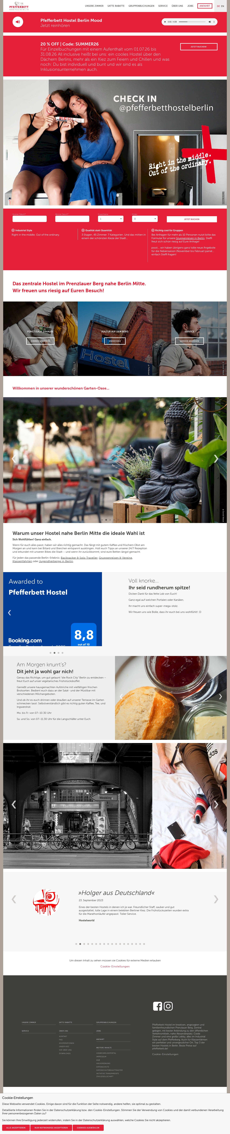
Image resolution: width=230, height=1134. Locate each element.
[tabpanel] (115, 142)
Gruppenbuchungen (106, 1022)
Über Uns (63, 1031)
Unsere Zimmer (29, 1022)
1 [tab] (110, 202)
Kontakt (63, 1036)
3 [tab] (110, 520)
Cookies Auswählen (88, 1128)
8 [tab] (104, 944)
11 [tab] (116, 944)
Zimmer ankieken (40, 341)
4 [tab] (114, 520)
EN (222, 6)
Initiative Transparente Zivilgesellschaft (107, 1075)
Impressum (101, 1057)
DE (218, 6)
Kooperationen (66, 1043)
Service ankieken (189, 341)
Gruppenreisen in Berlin (190, 238)
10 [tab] (112, 944)
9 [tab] (108, 944)
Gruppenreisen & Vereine (115, 557)
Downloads (65, 1053)
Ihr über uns (65, 1050)
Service (25, 1031)
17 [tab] (140, 944)
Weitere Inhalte (104, 1048)
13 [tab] (124, 944)
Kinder (134, 214)
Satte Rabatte (65, 1022)
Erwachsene (103, 214)
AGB (98, 1060)
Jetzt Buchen (192, 219)
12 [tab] (120, 944)
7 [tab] (100, 944)
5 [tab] (118, 520)
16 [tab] (136, 944)
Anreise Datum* (19, 214)
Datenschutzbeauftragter (109, 1070)
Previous (14, 459)
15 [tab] (132, 944)
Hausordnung (103, 1063)
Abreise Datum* (61, 214)
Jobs (98, 1031)
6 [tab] (178, 737)
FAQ (61, 1040)
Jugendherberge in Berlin (56, 561)
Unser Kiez (115, 341)
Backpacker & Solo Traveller (79, 557)
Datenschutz (102, 1067)
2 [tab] (106, 520)
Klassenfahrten (22, 561)
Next (216, 459)
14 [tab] (128, 944)
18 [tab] (144, 944)
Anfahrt (100, 1039)
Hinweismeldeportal (106, 1053)
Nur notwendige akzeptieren (51, 1128)
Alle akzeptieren (16, 1128)
